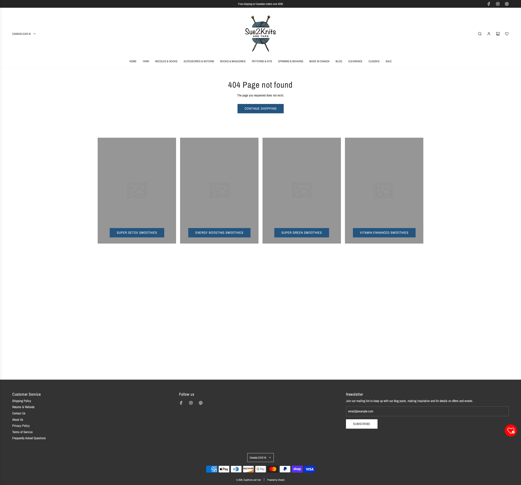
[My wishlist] (506, 33)
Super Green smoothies (301, 232)
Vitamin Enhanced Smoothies (384, 232)
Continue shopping (261, 108)
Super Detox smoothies (137, 232)
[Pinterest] (506, 4)
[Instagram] (497, 4)
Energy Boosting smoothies (219, 232)
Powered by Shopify (276, 480)
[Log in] (488, 33)
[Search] (479, 33)
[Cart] (497, 33)
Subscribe (361, 424)
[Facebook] (488, 4)
